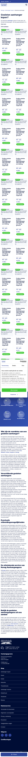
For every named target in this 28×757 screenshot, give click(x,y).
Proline (7, 452)
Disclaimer (4, 720)
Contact (3, 727)
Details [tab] (14, 365)
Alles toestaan (14, 390)
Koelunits (3, 682)
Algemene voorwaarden (7, 713)
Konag (2, 10)
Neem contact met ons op (11, 648)
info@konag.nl (10, 625)
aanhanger (10, 20)
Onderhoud (4, 693)
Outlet (2, 679)
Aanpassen (13, 394)
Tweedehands (4, 686)
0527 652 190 (14, 623)
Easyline (12, 452)
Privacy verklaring (6, 716)
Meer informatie (6, 53)
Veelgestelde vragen (6, 723)
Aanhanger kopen (9, 10)
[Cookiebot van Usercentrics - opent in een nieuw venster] (20, 361)
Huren (2, 675)
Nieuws (3, 700)
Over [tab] (23, 365)
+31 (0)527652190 (5, 663)
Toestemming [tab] (5, 365)
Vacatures (3, 696)
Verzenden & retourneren (7, 709)
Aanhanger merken (6, 689)
